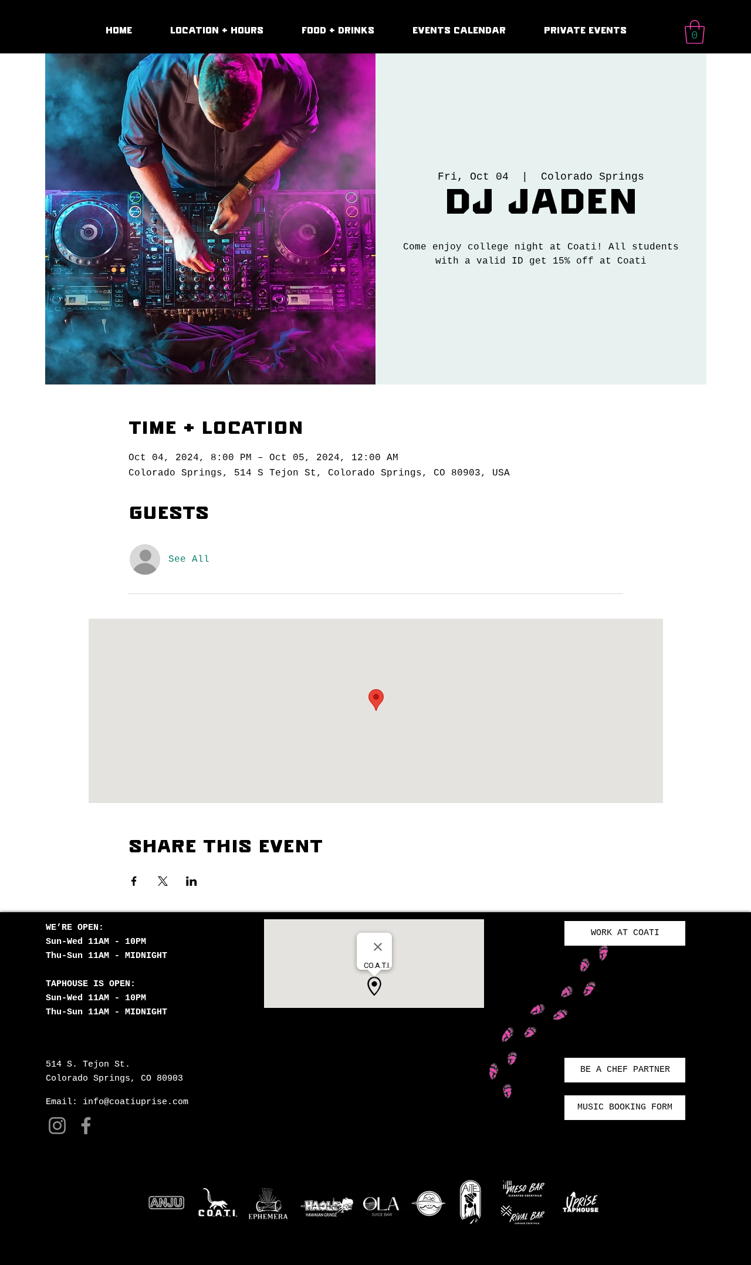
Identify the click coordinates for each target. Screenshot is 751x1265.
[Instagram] (57, 1125)
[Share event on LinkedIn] (191, 881)
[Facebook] (86, 1125)
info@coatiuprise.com (135, 1102)
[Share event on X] (162, 881)
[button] (695, 31)
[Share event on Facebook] (134, 881)
